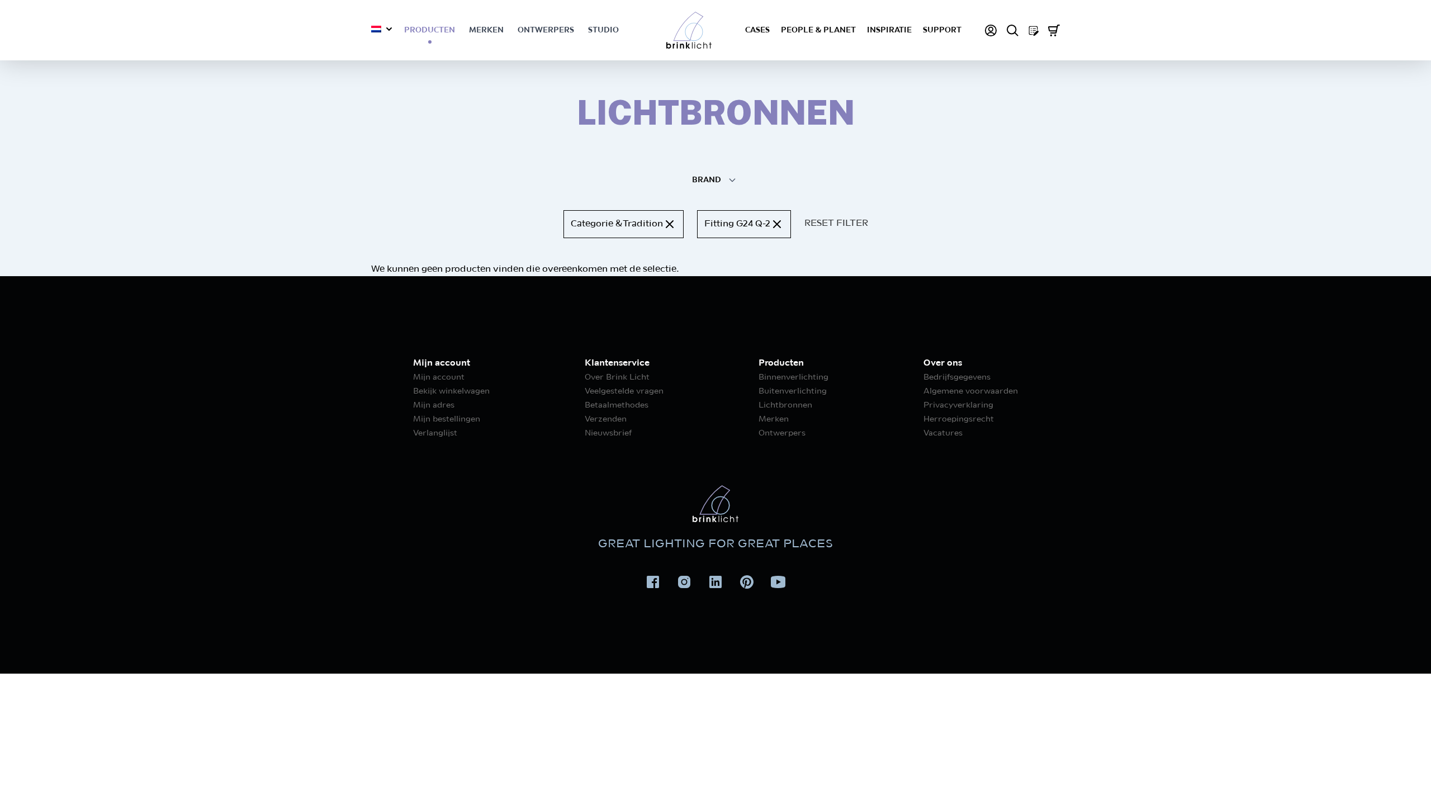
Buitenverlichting (793, 391)
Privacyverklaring (958, 405)
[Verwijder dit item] (669, 224)
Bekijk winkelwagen (451, 391)
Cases (757, 30)
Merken (486, 30)
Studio (603, 30)
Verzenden (606, 419)
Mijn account (439, 377)
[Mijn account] (991, 30)
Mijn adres (433, 405)
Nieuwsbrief (608, 433)
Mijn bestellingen (446, 419)
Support (942, 30)
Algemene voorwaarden (970, 391)
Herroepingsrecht (958, 419)
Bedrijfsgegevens (957, 377)
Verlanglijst (435, 433)
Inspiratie (889, 30)
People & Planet (818, 30)
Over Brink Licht (617, 377)
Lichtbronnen (785, 405)
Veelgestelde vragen (624, 391)
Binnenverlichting (793, 377)
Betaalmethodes (616, 405)
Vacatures (943, 433)
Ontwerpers (546, 30)
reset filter (836, 223)
